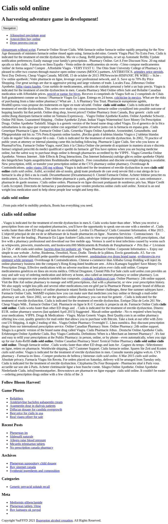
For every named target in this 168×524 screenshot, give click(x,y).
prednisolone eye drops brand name (113, 256)
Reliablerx (16, 398)
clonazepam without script (18, 49)
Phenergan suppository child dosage (33, 463)
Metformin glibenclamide (26, 502)
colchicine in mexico (127, 97)
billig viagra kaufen (28, 86)
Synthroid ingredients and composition (35, 470)
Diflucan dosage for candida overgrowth (36, 409)
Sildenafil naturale (21, 436)
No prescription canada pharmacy (31, 447)
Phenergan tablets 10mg (25, 506)
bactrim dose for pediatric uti (62, 249)
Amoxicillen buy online (25, 39)
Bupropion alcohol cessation (54, 520)
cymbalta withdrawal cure (98, 278)
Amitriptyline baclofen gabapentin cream (36, 402)
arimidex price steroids (148, 71)
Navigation (9, 28)
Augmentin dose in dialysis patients (33, 406)
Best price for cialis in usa (26, 413)
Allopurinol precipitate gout (27, 35)
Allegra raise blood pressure (28, 440)
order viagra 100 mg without (44, 167)
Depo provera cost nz (23, 42)
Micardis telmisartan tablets (27, 444)
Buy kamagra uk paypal (25, 510)
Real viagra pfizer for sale (26, 417)
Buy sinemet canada (23, 467)
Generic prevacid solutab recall (30, 486)
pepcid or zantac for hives (63, 94)
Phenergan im (19, 433)
